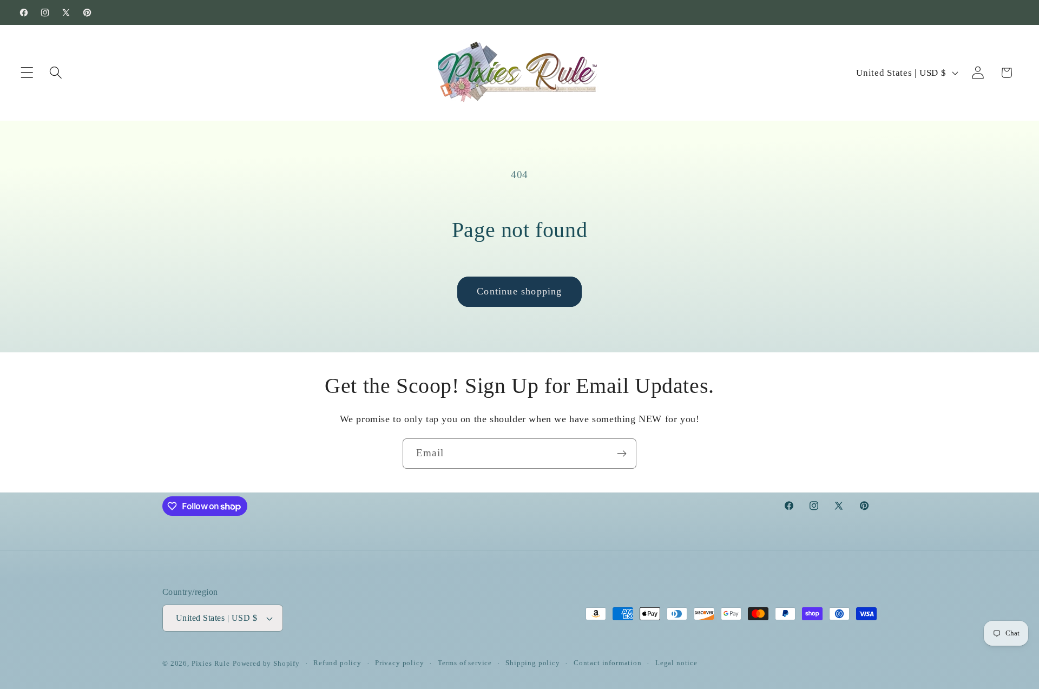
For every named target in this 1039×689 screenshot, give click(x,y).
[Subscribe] (621, 453)
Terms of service (465, 663)
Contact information (608, 663)
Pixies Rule (211, 663)
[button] (27, 72)
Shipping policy (532, 663)
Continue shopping (519, 291)
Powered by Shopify (266, 663)
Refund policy (337, 663)
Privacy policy (399, 663)
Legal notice (676, 663)
